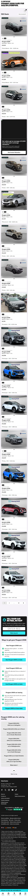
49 (18, 603)
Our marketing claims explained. (9, 840)
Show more (13, 765)
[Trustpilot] (14, 809)
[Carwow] (5, 1)
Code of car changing (14, 823)
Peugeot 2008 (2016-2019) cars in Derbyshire (14, 724)
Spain (15, 827)
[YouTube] (13, 790)
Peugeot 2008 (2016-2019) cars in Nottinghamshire (14, 745)
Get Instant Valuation (14, 152)
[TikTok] (16, 790)
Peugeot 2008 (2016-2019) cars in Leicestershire (14, 739)
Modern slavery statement (15, 822)
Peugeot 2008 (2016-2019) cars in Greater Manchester (14, 733)
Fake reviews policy (5, 822)
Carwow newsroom (5, 800)
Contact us (3, 796)
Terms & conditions (5, 818)
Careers (16, 794)
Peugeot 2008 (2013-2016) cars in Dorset (14, 729)
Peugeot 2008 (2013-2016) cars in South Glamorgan (14, 751)
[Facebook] (2, 790)
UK (3, 827)
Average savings (4, 842)
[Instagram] (9, 790)
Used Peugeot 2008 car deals (14, 684)
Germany (9, 827)
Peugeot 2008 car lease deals (14, 708)
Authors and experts (5, 798)
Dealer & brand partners (20, 796)
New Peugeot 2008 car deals (14, 659)
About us (3, 794)
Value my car (14, 633)
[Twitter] (6, 790)
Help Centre (4, 781)
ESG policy (11, 820)
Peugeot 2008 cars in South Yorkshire (14, 755)
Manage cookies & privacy (15, 818)
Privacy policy (17, 820)
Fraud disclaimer (4, 820)
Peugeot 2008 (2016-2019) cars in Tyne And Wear (14, 760)
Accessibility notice (5, 823)
